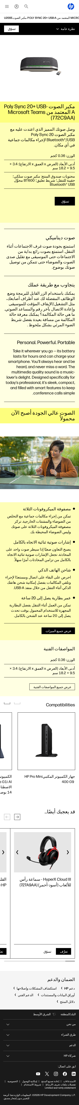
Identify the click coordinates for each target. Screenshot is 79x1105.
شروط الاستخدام (32, 1084)
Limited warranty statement (60, 1087)
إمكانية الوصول (29, 1081)
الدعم (72, 1045)
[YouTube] (38, 1074)
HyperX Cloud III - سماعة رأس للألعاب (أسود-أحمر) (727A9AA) (45, 882)
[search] (26, 6)
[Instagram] (56, 1074)
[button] (17, 817)
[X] (47, 1074)
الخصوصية (12, 1081)
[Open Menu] (7, 6)
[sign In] (16, 6)
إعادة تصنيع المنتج (50, 1081)
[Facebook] (65, 1074)
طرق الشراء (68, 1034)
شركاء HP (70, 1055)
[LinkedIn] (74, 1074)
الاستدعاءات (69, 1081)
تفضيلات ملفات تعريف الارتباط (60, 1084)
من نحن (71, 1024)
